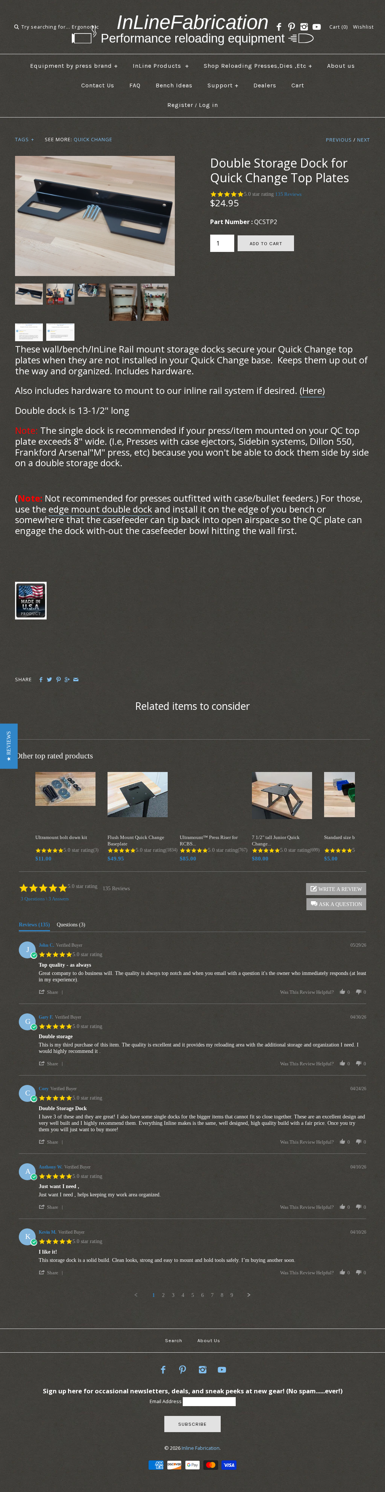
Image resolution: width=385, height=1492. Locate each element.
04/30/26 (358, 1017)
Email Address (166, 1401)
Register (180, 104)
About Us (208, 1340)
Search (173, 1340)
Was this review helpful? (307, 992)
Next (363, 139)
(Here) (312, 390)
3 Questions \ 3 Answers (45, 899)
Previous (339, 139)
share (52, 992)
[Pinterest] (291, 27)
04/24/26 (358, 1088)
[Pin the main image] (58, 679)
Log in (208, 104)
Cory (44, 1088)
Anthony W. (50, 1167)
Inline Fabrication (201, 1448)
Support (223, 85)
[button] (9, 746)
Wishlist (363, 26)
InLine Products (161, 65)
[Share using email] (75, 679)
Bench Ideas (174, 85)
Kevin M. (47, 1232)
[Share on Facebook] (40, 679)
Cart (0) (338, 26)
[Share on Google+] (67, 679)
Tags (24, 139)
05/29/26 (358, 945)
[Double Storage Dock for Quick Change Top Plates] (95, 160)
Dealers (264, 85)
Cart (297, 85)
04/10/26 (358, 1167)
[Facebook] (279, 27)
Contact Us (97, 85)
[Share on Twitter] (49, 679)
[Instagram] (304, 27)
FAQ (135, 85)
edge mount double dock (100, 509)
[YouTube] (316, 27)
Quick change (93, 139)
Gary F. (46, 1017)
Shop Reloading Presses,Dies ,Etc (258, 65)
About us (341, 65)
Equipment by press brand (74, 65)
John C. (46, 945)
